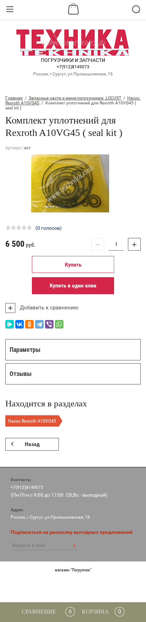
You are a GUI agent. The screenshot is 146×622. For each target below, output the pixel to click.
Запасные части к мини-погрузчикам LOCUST (75, 98)
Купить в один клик (73, 285)
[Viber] (49, 324)
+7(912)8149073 (73, 66)
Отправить (74, 545)
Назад (32, 444)
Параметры (25, 349)
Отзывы (21, 373)
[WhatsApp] (59, 324)
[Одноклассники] (29, 324)
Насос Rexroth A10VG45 (32, 421)
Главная (14, 98)
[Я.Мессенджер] (9, 324)
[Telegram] (39, 324)
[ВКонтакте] (19, 324)
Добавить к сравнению (48, 307)
